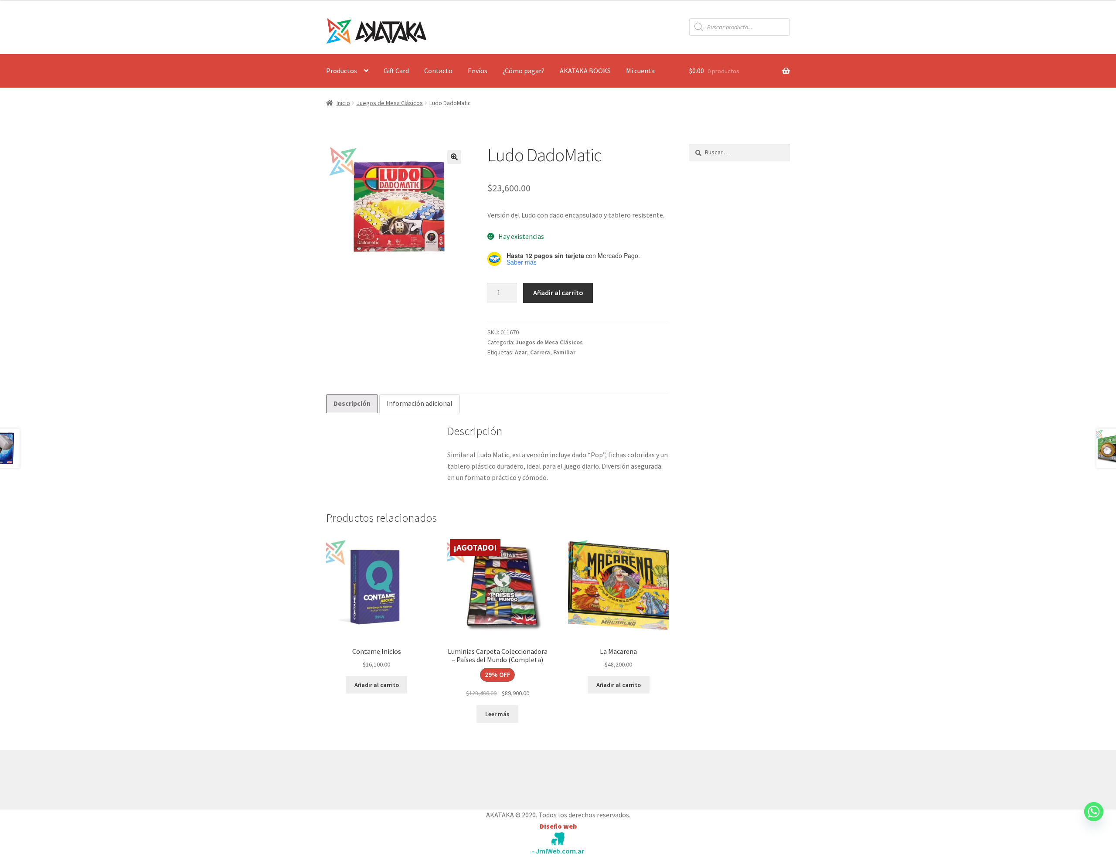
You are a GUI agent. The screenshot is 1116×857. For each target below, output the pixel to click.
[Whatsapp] (1093, 820)
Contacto (438, 70)
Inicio (343, 103)
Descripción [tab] (352, 403)
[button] (454, 157)
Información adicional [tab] (420, 403)
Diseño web (558, 826)
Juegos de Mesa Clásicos (390, 103)
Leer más (497, 714)
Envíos (477, 70)
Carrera (540, 352)
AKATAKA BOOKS (585, 70)
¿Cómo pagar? (523, 70)
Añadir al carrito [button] (376, 685)
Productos (341, 70)
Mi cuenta (640, 70)
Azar (521, 352)
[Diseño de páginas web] (558, 839)
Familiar (564, 352)
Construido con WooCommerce (372, 777)
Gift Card (396, 70)
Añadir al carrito (558, 292)
